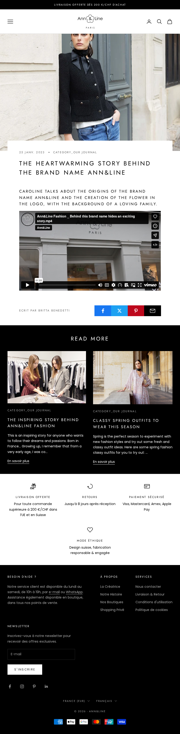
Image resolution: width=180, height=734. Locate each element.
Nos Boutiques (111, 602)
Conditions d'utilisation (153, 602)
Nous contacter (148, 586)
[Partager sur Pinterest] (136, 311)
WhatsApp (74, 592)
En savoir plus (18, 461)
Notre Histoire (111, 594)
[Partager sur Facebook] (103, 311)
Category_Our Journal (75, 152)
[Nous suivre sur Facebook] (10, 686)
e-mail (54, 592)
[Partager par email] (152, 311)
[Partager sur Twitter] (119, 311)
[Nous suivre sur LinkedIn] (46, 686)
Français (104, 701)
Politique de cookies (151, 609)
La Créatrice (110, 586)
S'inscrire (24, 669)
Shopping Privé (112, 609)
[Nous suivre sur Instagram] (22, 686)
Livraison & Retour (150, 594)
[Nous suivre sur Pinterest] (34, 686)
